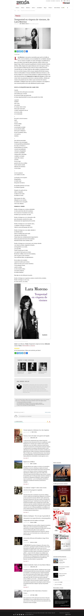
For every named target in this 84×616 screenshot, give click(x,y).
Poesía (22, 7)
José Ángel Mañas (33, 595)
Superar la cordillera (29, 461)
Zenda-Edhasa (57, 7)
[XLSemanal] (66, 3)
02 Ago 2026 (61, 563)
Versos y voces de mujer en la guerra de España (36, 436)
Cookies (46, 612)
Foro (62, 7)
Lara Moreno (33, 23)
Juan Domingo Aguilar (24, 23)
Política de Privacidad (40, 612)
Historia (27, 7)
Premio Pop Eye (67, 612)
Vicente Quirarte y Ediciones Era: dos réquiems (36, 430)
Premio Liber (61, 612)
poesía (37, 23)
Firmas (17, 7)
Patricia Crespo (33, 542)
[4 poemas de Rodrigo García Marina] (42, 367)
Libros (33, 7)
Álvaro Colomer (33, 522)
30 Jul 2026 (61, 569)
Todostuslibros (26, 345)
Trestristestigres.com (29, 612)
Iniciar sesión (48, 412)
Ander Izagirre (33, 463)
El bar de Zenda (62, 562)
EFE (31, 492)
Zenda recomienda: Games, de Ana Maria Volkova (36, 565)
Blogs (45, 7)
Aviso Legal (35, 612)
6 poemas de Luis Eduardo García (20, 373)
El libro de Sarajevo (63, 573)
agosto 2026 (57, 582)
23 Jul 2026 (61, 576)
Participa (49, 612)
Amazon (33, 345)
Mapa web (53, 612)
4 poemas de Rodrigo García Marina (42, 373)
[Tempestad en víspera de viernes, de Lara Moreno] (32, 38)
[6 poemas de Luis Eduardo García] (21, 367)
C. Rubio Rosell (33, 432)
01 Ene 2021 (16, 23)
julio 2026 (57, 584)
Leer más (25, 458)
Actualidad (39, 7)
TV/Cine (50, 7)
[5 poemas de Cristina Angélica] (32, 367)
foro (20, 400)
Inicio (15, 10)
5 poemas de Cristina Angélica (32, 373)
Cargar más (32, 607)
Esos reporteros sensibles (64, 566)
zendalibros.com (33, 437)
